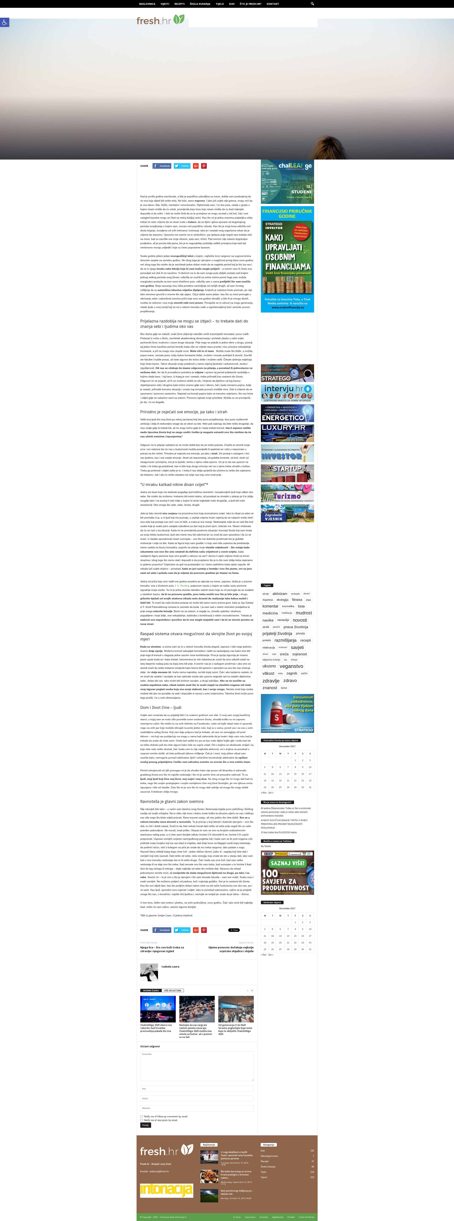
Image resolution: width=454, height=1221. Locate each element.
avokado (295, 593)
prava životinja (296, 627)
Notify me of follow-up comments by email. (166, 1116)
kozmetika (288, 606)
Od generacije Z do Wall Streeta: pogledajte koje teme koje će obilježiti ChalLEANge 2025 (235, 1029)
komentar (270, 606)
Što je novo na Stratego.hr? (277, 802)
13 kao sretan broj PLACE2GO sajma (279, 832)
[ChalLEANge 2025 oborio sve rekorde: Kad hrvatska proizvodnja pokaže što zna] (158, 1009)
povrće (276, 627)
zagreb (291, 673)
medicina (270, 613)
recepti (305, 640)
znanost (269, 687)
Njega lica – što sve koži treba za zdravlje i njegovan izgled (162, 949)
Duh (231, 3)
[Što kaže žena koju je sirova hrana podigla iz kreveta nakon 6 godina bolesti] (209, 1176)
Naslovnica (147, 3)
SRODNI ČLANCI (151, 990)
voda (280, 673)
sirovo (265, 654)
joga (308, 599)
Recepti (180, 3)
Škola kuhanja (200, 3)
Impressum (250, 1217)
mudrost (304, 612)
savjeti (297, 647)
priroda (300, 633)
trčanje (294, 660)
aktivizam (280, 594)
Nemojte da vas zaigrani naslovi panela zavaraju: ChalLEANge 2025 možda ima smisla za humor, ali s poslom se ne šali (195, 1031)
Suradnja (264, 1217)
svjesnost (299, 654)
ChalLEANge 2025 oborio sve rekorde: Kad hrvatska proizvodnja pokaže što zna (156, 1028)
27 (280, 787)
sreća (284, 654)
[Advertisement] (253, 19)
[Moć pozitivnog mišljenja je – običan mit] (209, 1195)
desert (306, 594)
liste (301, 606)
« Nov (264, 792)
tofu (285, 660)
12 (272, 774)
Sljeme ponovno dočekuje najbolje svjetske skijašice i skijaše (231, 949)
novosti (300, 620)
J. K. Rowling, (182, 585)
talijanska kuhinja (271, 660)
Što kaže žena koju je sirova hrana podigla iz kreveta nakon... (236, 1174)
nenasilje (283, 620)
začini (304, 673)
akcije (265, 593)
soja (274, 654)
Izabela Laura (153, 142)
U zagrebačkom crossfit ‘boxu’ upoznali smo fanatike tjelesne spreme (237, 1155)
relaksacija (268, 647)
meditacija (287, 613)
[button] (4, 22)
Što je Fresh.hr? (250, 3)
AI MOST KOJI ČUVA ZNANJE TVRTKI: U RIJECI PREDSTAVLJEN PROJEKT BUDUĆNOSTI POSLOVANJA (284, 824)
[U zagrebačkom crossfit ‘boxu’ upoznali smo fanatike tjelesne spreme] (209, 1157)
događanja (267, 600)
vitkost (268, 673)
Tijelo (220, 3)
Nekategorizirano (269, 1156)
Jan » (270, 792)
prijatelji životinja (277, 633)
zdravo (290, 680)
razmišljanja (286, 640)
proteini (266, 640)
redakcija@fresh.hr (159, 1171)
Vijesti (165, 3)
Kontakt (273, 3)
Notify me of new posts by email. (161, 1120)
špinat (284, 688)
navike (268, 620)
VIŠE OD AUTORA (172, 990)
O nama (237, 1217)
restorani (283, 647)
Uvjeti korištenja (306, 1217)
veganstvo (291, 666)
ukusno (269, 666)
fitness (297, 600)
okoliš (265, 626)
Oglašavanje (277, 1217)
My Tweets (266, 846)
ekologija (282, 599)
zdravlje (271, 681)
